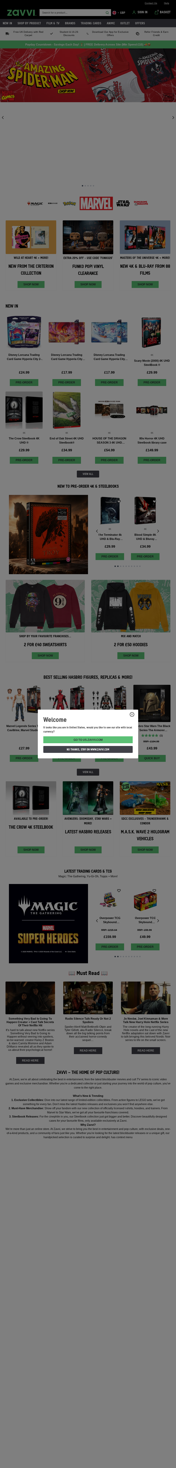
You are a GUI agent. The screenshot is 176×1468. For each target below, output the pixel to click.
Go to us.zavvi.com (88, 739)
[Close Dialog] (132, 714)
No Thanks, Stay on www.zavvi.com (88, 749)
